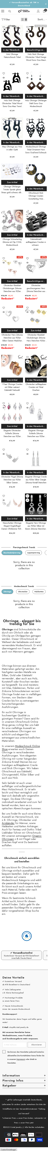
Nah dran (46, 4)
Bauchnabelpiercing (12, 552)
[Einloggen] (38, 11)
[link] (21, 955)
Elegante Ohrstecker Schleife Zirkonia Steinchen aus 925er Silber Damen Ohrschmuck (12, 433)
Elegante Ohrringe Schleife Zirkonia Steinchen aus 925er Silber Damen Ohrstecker (35, 433)
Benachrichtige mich (36, 50)
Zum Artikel (12, 182)
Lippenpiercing (33, 552)
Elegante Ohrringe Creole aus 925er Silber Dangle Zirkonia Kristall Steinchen (36, 479)
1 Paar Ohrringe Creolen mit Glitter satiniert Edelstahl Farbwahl (12, 387)
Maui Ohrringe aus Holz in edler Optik (12, 148)
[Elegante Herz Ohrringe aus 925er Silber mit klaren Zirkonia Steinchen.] (36, 504)
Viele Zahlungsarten (13, 989)
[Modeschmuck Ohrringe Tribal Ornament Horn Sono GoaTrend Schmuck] (36, 128)
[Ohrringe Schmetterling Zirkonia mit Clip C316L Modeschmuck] (12, 220)
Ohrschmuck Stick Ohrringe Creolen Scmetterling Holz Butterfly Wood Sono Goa (36, 196)
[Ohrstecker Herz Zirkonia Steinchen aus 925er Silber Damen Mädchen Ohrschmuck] (12, 316)
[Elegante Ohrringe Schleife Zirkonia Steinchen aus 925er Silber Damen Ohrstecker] (36, 412)
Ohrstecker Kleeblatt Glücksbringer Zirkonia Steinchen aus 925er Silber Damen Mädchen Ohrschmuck (12, 288)
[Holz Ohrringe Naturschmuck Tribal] (12, 35)
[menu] (2, 11)
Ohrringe (7, 591)
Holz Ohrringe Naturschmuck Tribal (12, 56)
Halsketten (39, 591)
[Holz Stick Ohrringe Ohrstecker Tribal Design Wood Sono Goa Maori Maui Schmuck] (36, 35)
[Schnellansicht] (4, 31)
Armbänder (8, 823)
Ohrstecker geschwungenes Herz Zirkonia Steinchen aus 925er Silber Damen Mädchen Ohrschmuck (36, 288)
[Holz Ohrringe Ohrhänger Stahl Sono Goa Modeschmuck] (36, 82)
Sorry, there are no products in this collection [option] (24, 565)
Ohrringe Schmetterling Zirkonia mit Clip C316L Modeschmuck (12, 242)
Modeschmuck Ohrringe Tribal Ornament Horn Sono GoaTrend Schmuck (35, 149)
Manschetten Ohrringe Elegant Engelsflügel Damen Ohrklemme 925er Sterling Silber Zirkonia (12, 526)
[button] (22, 19)
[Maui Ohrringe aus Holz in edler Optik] (12, 128)
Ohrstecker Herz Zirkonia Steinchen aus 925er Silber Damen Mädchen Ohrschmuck (12, 337)
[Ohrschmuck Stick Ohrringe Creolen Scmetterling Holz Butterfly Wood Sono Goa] (36, 174)
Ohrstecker (23, 591)
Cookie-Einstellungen (8, 1150)
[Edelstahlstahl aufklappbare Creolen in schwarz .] (36, 220)
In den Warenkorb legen (13, 50)
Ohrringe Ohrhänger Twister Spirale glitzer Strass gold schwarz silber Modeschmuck (12, 189)
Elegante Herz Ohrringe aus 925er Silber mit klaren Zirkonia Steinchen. (36, 526)
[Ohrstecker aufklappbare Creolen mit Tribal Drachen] (36, 365)
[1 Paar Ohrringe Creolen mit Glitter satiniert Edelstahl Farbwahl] (12, 365)
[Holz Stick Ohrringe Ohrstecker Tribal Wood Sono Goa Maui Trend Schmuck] (12, 82)
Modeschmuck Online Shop (21, 747)
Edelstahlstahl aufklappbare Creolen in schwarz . (36, 242)
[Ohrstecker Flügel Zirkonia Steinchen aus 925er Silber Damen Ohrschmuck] (12, 458)
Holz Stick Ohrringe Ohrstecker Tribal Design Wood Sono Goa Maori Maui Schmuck (35, 57)
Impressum (20, 1059)
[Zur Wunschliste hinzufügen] (4, 27)
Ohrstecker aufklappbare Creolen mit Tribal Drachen (36, 387)
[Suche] (9, 11)
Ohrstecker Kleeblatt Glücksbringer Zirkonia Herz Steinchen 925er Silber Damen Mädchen (36, 337)
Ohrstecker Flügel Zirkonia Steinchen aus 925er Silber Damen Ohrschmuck (12, 479)
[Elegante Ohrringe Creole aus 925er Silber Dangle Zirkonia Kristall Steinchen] (36, 458)
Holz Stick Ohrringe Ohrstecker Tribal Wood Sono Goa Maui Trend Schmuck (12, 103)
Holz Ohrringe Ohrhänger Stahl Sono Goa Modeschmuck (36, 103)
